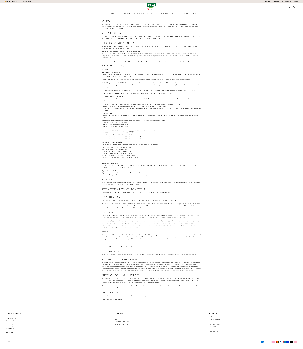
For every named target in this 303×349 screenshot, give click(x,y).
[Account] (293, 7)
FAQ (283, 1)
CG (116, 319)
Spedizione (212, 316)
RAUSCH (11, 341)
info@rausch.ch (10, 328)
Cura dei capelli (125, 13)
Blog (194, 13)
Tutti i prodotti (112, 13)
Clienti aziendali (213, 326)
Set (179, 13)
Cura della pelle (139, 13)
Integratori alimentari (167, 13)
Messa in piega (152, 13)
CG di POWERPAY (107, 66)
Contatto (211, 329)
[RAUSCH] (151, 6)
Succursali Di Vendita (214, 324)
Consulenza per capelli (276, 1)
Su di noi (186, 13)
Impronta (117, 316)
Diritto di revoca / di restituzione (124, 324)
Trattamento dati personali (122, 321)
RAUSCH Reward (213, 331)
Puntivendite (267, 1)
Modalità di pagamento (215, 319)
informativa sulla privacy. (116, 28)
